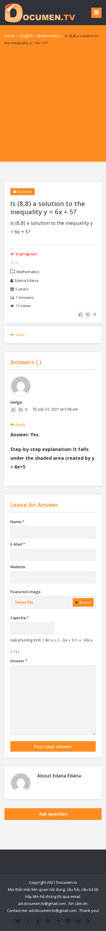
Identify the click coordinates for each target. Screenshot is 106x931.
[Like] (80, 314)
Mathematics (48, 35)
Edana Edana (26, 280)
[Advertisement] (53, 109)
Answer (18, 660)
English (26, 35)
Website (17, 566)
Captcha (19, 617)
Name (17, 521)
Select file (24, 602)
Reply (21, 424)
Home (9, 35)
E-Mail (17, 544)
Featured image (25, 591)
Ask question (53, 814)
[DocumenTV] (39, 12)
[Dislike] (88, 314)
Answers (25, 297)
